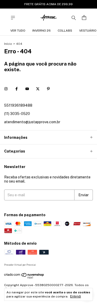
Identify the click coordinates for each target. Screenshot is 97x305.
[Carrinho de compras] (84, 17)
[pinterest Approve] (48, 89)
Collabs (65, 30)
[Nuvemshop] (24, 278)
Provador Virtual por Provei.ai (20, 264)
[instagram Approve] (6, 89)
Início (8, 44)
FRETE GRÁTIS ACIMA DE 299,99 (48, 4)
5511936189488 (18, 105)
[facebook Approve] (16, 89)
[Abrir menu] (13, 17)
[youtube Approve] (27, 89)
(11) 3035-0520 (17, 114)
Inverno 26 (41, 30)
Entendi (75, 296)
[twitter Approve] (38, 89)
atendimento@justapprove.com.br (32, 122)
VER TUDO (17, 30)
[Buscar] (73, 17)
